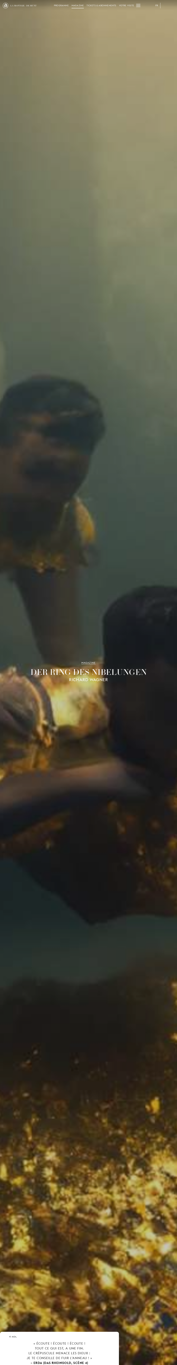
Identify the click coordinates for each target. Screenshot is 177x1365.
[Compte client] (164, 5)
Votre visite (126, 5)
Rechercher (171, 5)
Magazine (78, 5)
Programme (61, 5)
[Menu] (138, 5)
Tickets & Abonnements (101, 5)
